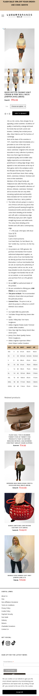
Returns (4, 623)
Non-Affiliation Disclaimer (10, 602)
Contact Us (5, 629)
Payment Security (7, 614)
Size (7, 106)
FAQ (3, 599)
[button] (17, 28)
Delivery (4, 620)
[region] (19, 685)
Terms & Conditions (8, 605)
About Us (5, 596)
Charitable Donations (8, 626)
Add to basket (21, 113)
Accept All (19, 692)
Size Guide (5, 617)
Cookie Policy (6, 611)
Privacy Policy (6, 608)
